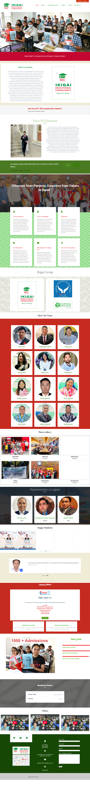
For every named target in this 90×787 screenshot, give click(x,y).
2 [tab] (43, 577)
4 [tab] (46, 577)
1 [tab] (42, 577)
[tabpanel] (45, 567)
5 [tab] (47, 577)
